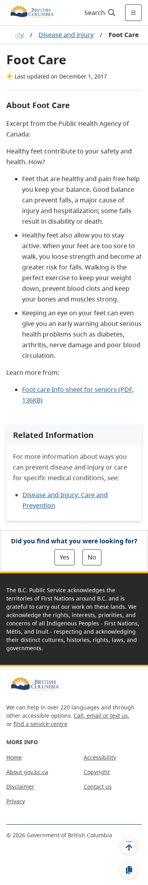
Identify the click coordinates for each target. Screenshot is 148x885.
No (92, 557)
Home (14, 757)
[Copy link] (129, 870)
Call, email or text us (101, 715)
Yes (64, 557)
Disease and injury (66, 34)
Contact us (98, 786)
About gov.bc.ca (27, 772)
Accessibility (100, 757)
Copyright (97, 772)
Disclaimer (20, 786)
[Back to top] (129, 845)
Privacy (15, 801)
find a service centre (40, 724)
